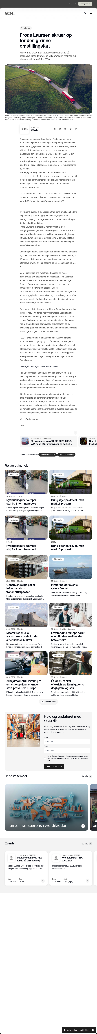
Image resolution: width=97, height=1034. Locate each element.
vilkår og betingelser (54, 758)
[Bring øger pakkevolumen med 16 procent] (70, 491)
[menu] (91, 13)
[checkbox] (45, 758)
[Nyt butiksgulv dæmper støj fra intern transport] (26, 491)
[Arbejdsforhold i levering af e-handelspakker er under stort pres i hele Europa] (26, 673)
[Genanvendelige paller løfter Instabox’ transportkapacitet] (26, 577)
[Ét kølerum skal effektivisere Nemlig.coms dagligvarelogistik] (70, 673)
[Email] (70, 129)
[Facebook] (54, 129)
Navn (46, 737)
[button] (75, 433)
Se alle (84, 776)
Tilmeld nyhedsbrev (54, 766)
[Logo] (10, 13)
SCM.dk (34, 130)
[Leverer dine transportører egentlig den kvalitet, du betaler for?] (70, 625)
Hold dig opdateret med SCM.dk (77, 1030)
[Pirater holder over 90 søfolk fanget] (70, 576)
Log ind (72, 4)
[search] (85, 13)
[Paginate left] (6, 807)
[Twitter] (65, 129)
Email (46, 746)
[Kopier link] (76, 129)
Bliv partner (85, 4)
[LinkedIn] (59, 129)
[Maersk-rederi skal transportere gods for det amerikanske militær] (26, 625)
